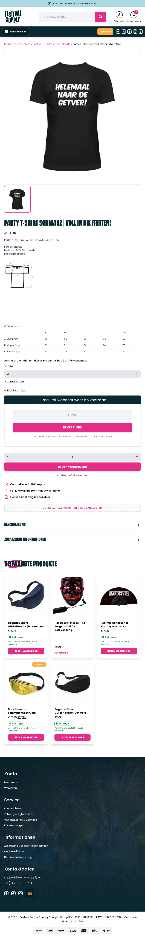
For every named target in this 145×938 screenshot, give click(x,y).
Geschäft (24, 44)
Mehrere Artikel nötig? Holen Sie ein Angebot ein (73, 507)
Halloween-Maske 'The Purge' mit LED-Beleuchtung (69, 626)
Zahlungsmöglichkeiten (18, 814)
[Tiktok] (141, 31)
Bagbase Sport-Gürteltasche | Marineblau (26, 624)
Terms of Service (100, 436)
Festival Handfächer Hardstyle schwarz (114, 624)
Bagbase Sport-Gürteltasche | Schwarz (70, 711)
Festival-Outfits (42, 44)
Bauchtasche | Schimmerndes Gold (22, 711)
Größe (8, 366)
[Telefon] (124, 31)
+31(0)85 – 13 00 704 (18, 883)
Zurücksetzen (15, 381)
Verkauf (105, 31)
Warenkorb (11, 788)
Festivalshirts (62, 44)
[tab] (72, 524)
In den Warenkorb (72, 467)
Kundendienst (12, 808)
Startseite (10, 44)
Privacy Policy (83, 436)
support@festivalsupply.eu (22, 877)
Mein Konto (11, 782)
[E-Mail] (118, 31)
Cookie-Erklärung (14, 851)
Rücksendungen (14, 825)
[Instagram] (135, 31)
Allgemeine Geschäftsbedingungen (26, 846)
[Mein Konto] (119, 14)
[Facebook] (129, 31)
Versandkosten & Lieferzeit (20, 819)
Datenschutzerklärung (18, 857)
